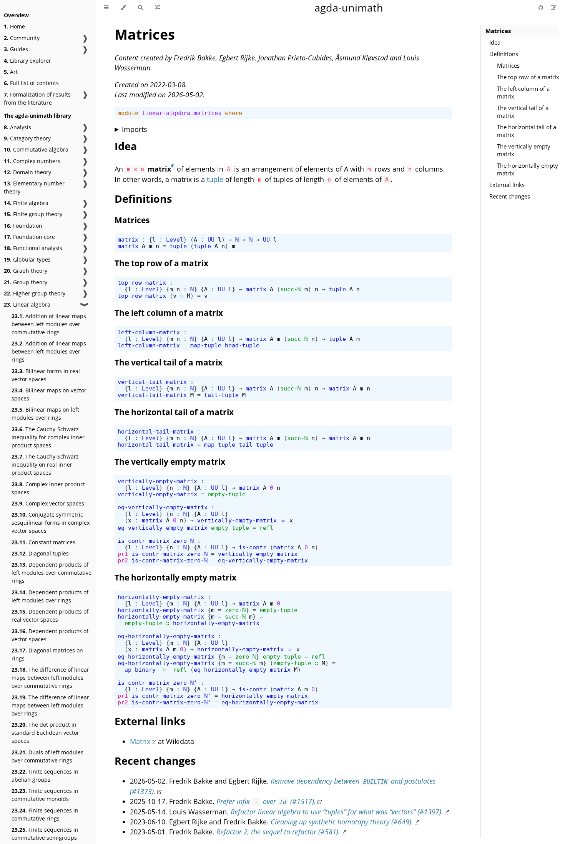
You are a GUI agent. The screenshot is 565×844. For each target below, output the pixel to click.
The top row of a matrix (528, 77)
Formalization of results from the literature (37, 98)
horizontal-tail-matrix (156, 431)
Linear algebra (27, 304)
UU (211, 239)
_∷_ (164, 669)
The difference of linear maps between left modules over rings (50, 705)
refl (266, 527)
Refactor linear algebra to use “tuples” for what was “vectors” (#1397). (337, 811)
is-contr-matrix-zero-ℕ (156, 540)
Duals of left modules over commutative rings (47, 756)
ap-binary (140, 669)
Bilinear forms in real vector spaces (46, 375)
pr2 (123, 560)
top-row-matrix (142, 282)
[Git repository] (541, 7)
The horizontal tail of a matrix (526, 130)
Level (174, 239)
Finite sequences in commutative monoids (45, 794)
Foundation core (29, 236)
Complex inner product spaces (48, 488)
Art (11, 71)
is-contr (252, 547)
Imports (134, 129)
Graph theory (25, 270)
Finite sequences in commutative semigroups (45, 833)
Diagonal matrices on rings (47, 654)
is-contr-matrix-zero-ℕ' (157, 682)
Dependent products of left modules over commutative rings (51, 572)
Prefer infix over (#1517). (266, 801)
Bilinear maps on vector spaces (49, 394)
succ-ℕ (290, 289)
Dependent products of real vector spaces (50, 615)
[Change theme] (123, 7)
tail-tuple (221, 395)
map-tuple (205, 345)
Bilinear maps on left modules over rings (45, 413)
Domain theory (27, 172)
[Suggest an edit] (553, 7)
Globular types (27, 259)
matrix (128, 239)
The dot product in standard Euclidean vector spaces (45, 732)
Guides (16, 49)
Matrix (140, 741)
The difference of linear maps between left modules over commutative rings (50, 677)
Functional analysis (33, 248)
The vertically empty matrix (523, 150)
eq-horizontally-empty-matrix (166, 636)
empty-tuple (227, 494)
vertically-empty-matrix (157, 481)
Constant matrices (43, 542)
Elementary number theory (34, 187)
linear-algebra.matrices (181, 113)
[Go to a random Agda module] (157, 7)
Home (14, 26)
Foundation (23, 225)
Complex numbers (32, 161)
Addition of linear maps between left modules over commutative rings (49, 324)
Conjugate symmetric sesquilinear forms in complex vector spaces (51, 522)
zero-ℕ (235, 610)
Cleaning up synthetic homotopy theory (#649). (342, 821)
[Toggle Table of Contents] (106, 7)
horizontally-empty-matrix (161, 597)
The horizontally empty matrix (527, 169)
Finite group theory (33, 214)
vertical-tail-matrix (152, 382)
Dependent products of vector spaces (50, 635)
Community (22, 38)
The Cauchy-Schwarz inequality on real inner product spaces (45, 464)
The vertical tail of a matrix (522, 111)
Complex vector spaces (48, 503)
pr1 (123, 553)
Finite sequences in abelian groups (45, 775)
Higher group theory (34, 293)
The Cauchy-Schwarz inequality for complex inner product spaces (48, 437)
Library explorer (27, 60)
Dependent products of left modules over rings (50, 596)
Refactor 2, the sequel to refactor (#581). (278, 831)
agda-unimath (348, 7)
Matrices (498, 31)
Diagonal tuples (40, 553)
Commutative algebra (36, 149)
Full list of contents (31, 83)
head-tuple (242, 345)
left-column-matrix (149, 332)
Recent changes (509, 196)
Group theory (25, 282)
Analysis (17, 127)
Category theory (27, 138)
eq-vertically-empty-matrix (163, 507)
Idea (494, 42)
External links (507, 184)
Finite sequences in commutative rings (45, 814)
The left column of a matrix (523, 92)
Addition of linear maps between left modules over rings (49, 351)
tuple (215, 179)
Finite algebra (26, 203)
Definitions (503, 54)
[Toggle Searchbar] (140, 7)
